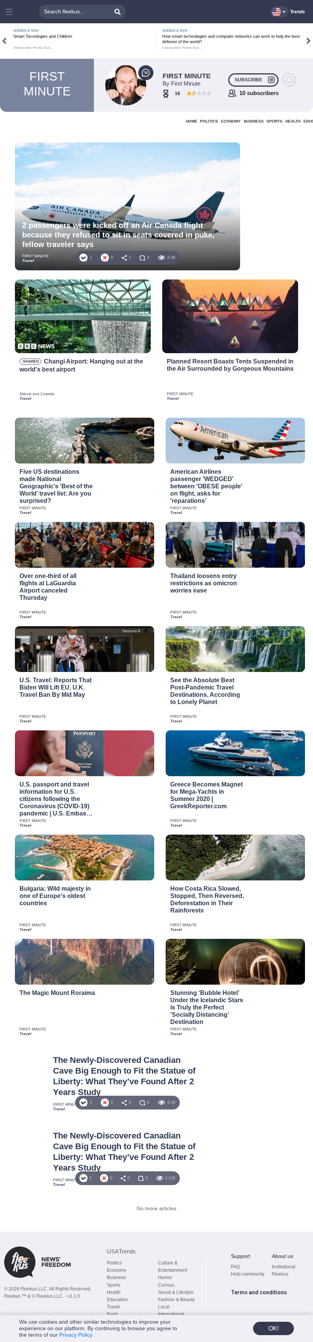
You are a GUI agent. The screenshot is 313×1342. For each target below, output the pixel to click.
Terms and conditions (259, 1292)
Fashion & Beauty (176, 1299)
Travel (113, 1307)
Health (114, 1292)
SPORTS (274, 121)
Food (112, 1314)
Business (116, 1277)
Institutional (283, 1266)
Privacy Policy (75, 1335)
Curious (166, 1285)
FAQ (235, 1266)
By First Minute (181, 83)
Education (117, 1299)
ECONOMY (231, 121)
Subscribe (248, 79)
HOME (191, 121)
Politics (114, 1263)
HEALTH (293, 121)
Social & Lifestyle (176, 1292)
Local (163, 1307)
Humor (165, 1277)
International (171, 1314)
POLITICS (209, 121)
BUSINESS (254, 121)
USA (121, 1251)
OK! (273, 1328)
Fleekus (280, 1274)
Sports (113, 1285)
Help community (248, 1274)
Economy (116, 1270)
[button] (10, 12)
